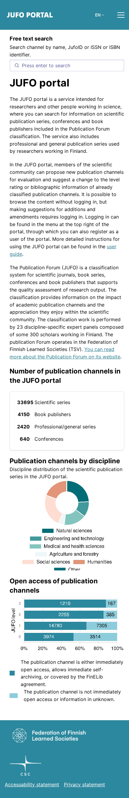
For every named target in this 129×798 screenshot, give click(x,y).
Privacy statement (84, 784)
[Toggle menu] (121, 15)
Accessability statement (32, 784)
